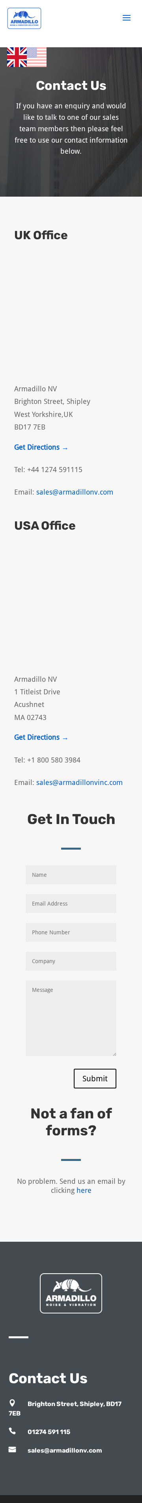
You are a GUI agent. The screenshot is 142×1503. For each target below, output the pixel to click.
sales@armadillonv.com (74, 492)
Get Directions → (41, 447)
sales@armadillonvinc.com (79, 782)
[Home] (36, 20)
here (84, 1190)
